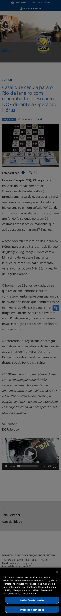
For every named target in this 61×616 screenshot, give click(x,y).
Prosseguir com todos (32, 609)
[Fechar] (57, 572)
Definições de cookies (32, 600)
